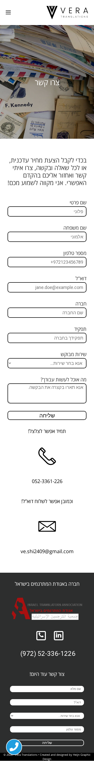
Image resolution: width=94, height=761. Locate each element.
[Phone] (41, 635)
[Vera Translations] (67, 12)
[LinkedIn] (58, 635)
